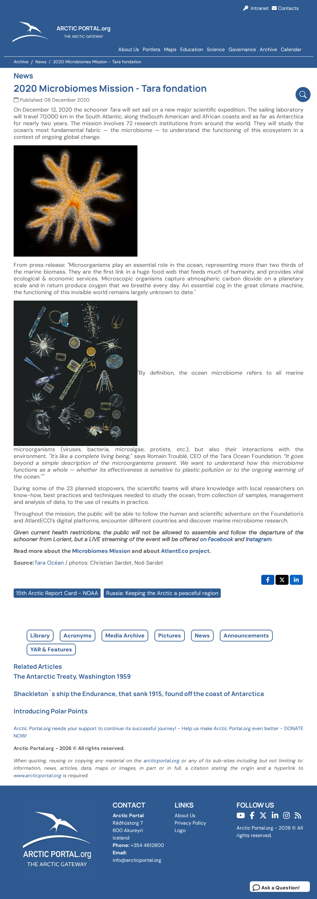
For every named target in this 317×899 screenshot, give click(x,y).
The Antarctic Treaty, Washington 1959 (72, 676)
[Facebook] (252, 815)
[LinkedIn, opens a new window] (296, 580)
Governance (242, 49)
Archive (268, 49)
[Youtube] (241, 815)
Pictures (169, 635)
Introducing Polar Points (51, 711)
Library (40, 635)
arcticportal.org (162, 760)
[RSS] (298, 815)
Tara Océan (49, 562)
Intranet (258, 8)
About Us (128, 49)
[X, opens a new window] (282, 580)
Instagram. (259, 539)
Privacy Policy (190, 823)
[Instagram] (286, 815)
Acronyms (77, 635)
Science (216, 49)
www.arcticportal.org (37, 775)
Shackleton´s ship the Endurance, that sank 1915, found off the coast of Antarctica (139, 694)
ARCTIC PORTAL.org (84, 28)
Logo (180, 830)
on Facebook (217, 539)
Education (191, 49)
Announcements (246, 635)
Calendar (291, 49)
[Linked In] (275, 815)
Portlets (151, 49)
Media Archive (125, 635)
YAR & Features (51, 649)
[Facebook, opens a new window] (267, 580)
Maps (170, 49)
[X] (263, 815)
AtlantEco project (185, 551)
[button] (303, 94)
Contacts (288, 8)
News (202, 635)
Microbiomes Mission (101, 551)
